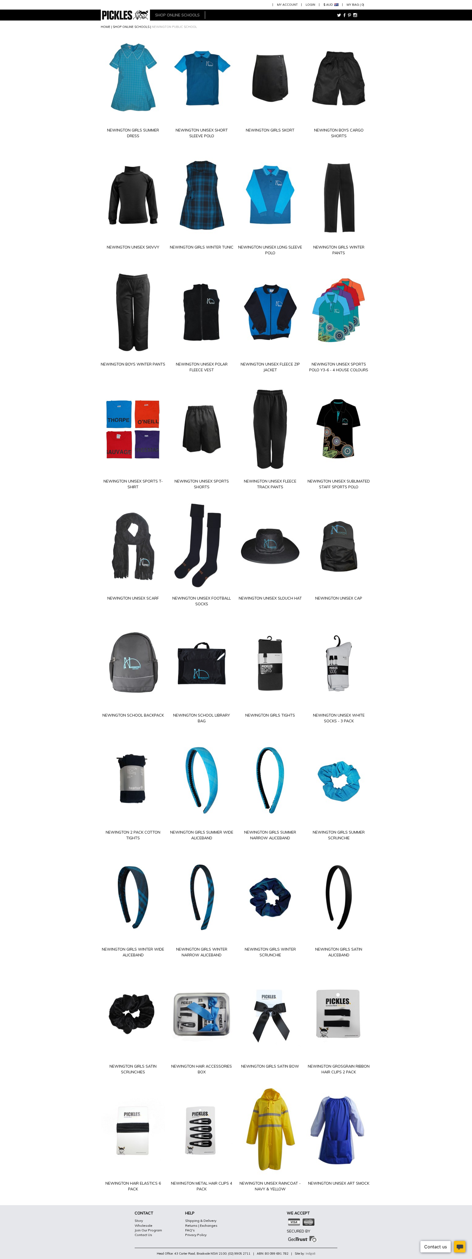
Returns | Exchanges (201, 1225)
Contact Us (143, 1235)
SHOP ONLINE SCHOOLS (131, 27)
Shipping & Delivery (200, 1221)
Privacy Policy (195, 1235)
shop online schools (177, 15)
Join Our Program (148, 1230)
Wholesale (143, 1225)
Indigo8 (310, 1253)
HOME (105, 27)
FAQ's (190, 1230)
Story (139, 1221)
